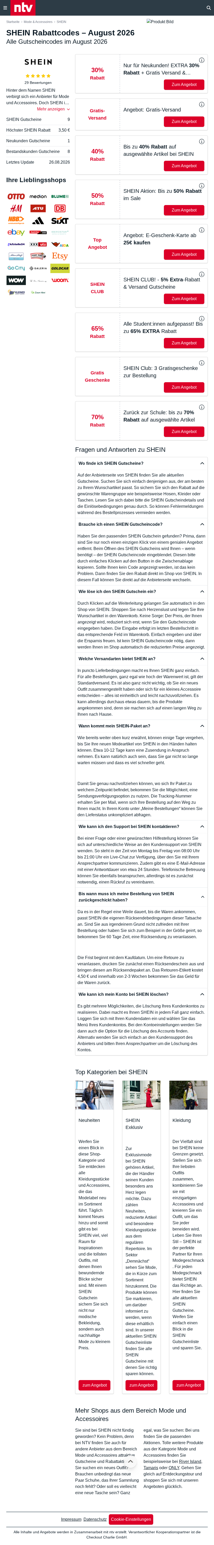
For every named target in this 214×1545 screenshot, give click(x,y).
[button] (141, 73)
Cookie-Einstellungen (131, 1519)
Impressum (71, 1519)
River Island (190, 1461)
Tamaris (151, 1468)
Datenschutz (95, 1519)
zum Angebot (94, 1385)
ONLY (174, 1468)
